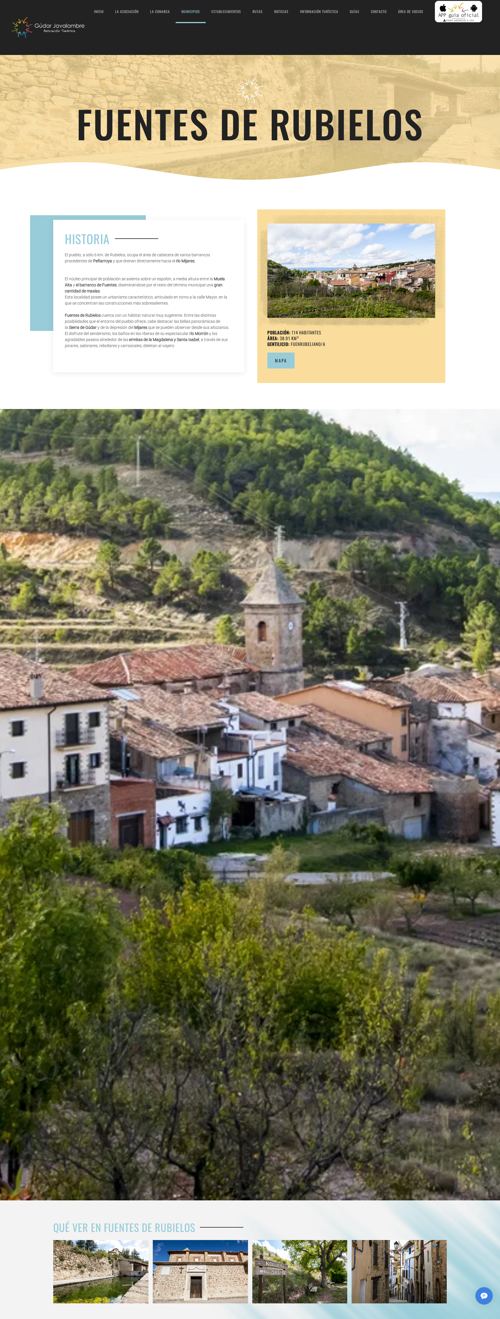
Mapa (281, 360)
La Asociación (127, 11)
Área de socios (410, 11)
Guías (354, 11)
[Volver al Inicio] (50, 27)
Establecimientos (226, 11)
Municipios (190, 11)
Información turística (319, 11)
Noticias (281, 11)
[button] (351, 271)
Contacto (379, 11)
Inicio (99, 11)
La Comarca (160, 11)
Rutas (258, 11)
